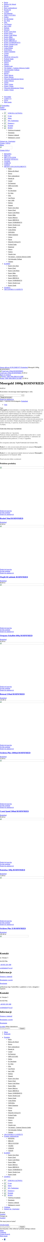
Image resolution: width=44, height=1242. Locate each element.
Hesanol (10, 205)
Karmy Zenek (12, 227)
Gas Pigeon (11, 198)
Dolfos (10, 188)
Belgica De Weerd (13, 171)
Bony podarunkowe (13, 176)
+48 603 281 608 (5, 964)
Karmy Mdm (12, 215)
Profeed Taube (12, 244)
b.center (3, 1026)
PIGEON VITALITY (14, 242)
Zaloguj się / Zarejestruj (11, 1209)
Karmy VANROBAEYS (15, 222)
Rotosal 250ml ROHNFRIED (12, 694)
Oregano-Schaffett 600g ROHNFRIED (16, 635)
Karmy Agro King (13, 208)
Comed (10, 181)
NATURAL (11, 232)
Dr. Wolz (10, 193)
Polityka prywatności (14, 130)
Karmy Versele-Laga (14, 225)
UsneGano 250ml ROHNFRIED (11, 373)
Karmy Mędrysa (12, 217)
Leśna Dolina (12, 230)
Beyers (10, 173)
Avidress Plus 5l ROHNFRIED (13, 928)
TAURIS (10, 1146)
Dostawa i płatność (13, 135)
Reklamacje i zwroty (14, 137)
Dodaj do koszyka (6, 397)
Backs (10, 168)
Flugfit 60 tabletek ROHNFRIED (14, 577)
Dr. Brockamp (12, 190)
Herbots (10, 203)
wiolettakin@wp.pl (6, 968)
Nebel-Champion (13, 234)
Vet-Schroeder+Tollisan (15, 259)
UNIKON (11, 1148)
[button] (6, 511)
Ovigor (10, 237)
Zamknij (2, 1214)
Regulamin (11, 132)
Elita (9, 195)
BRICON (11, 1141)
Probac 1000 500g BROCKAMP (11, 378)
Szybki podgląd (5, 512)
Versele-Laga (12, 254)
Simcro (10, 249)
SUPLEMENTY (15, 367)
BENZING (11, 1138)
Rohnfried (11, 247)
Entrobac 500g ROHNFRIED (12, 870)
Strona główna (5, 367)
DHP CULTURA (13, 186)
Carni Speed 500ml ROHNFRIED (14, 811)
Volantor (10, 261)
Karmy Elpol (12, 210)
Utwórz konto (4, 1225)
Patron (10, 239)
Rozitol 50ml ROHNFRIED (11, 518)
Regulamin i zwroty (6, 980)
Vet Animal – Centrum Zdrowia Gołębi (19, 256)
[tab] (24, 405)
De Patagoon (12, 183)
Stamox (10, 252)
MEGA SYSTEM (13, 1143)
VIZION (10, 1150)
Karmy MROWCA (13, 220)
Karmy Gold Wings (13, 212)
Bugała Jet (11, 178)
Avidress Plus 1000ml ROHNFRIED (15, 753)
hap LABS (11, 200)
